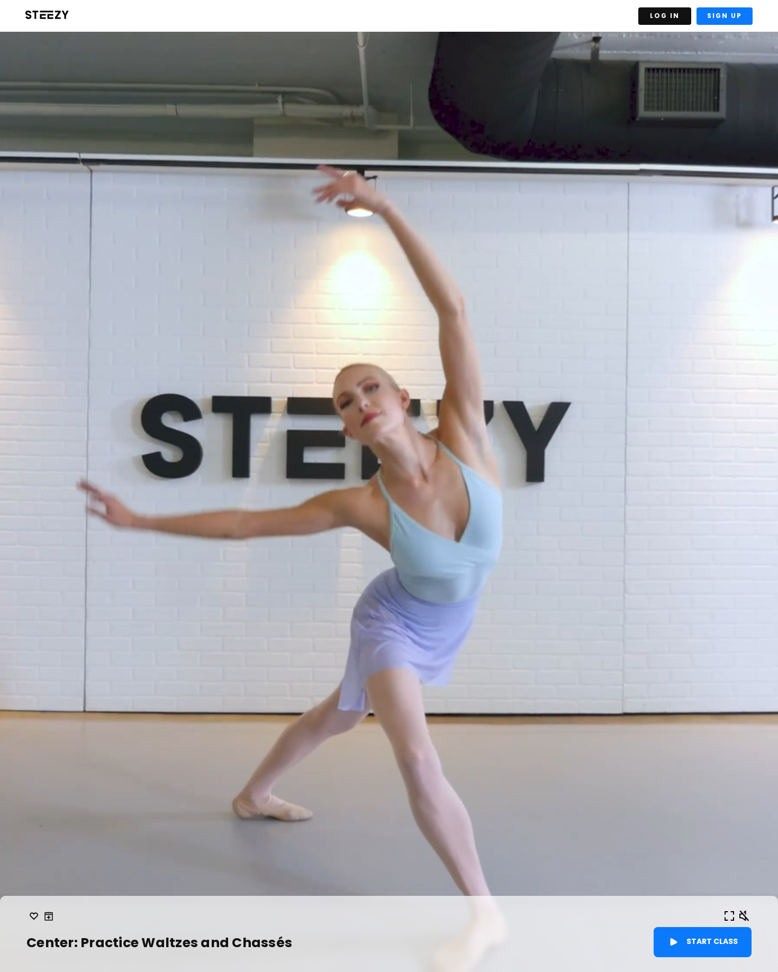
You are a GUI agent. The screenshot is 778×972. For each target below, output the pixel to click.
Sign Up (724, 15)
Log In (665, 15)
